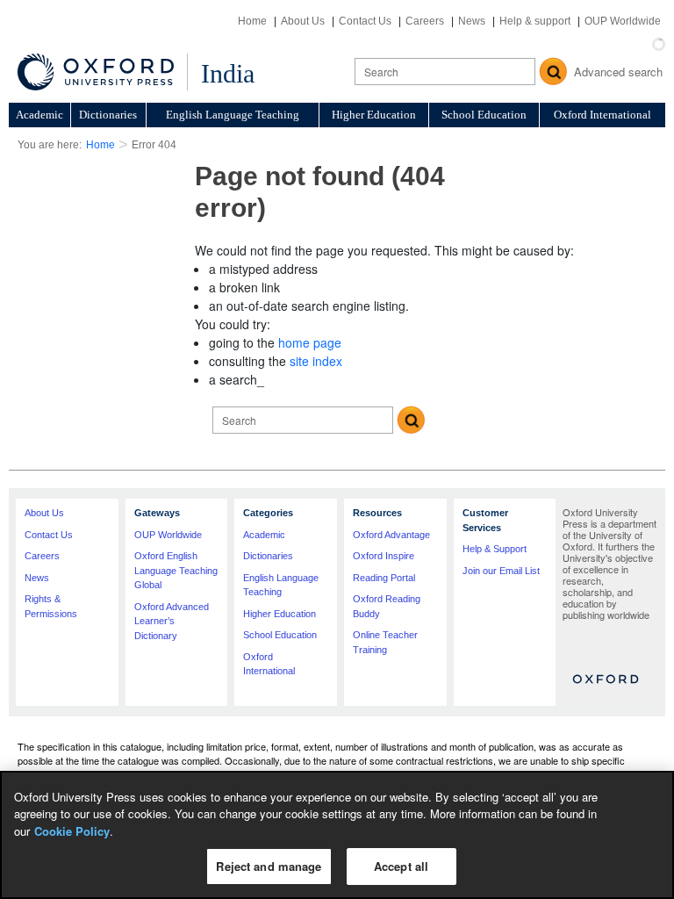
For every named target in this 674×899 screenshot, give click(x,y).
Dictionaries (108, 114)
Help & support (534, 21)
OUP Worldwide (622, 21)
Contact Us (365, 21)
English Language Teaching (232, 114)
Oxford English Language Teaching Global (176, 570)
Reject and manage (268, 866)
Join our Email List (501, 570)
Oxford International (602, 114)
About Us (303, 21)
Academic (39, 114)
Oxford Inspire (383, 555)
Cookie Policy (72, 831)
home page (309, 342)
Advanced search (618, 71)
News (471, 21)
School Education (484, 114)
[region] (337, 835)
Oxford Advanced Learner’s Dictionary (171, 621)
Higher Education (374, 114)
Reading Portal (384, 577)
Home (252, 21)
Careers (424, 21)
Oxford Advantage (391, 534)
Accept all (401, 866)
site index (316, 361)
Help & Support (494, 548)
